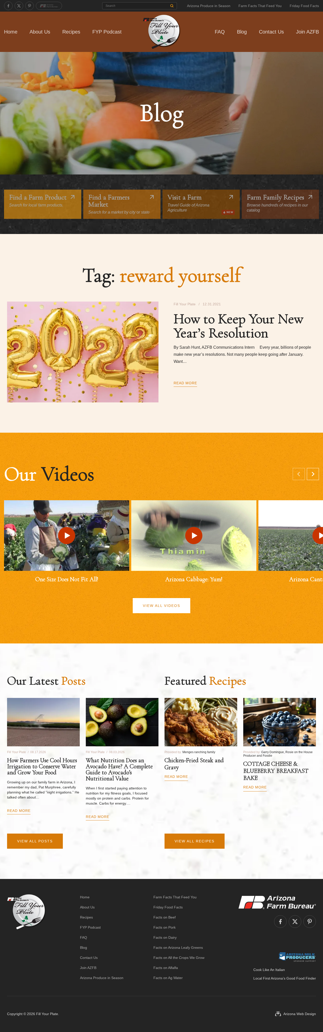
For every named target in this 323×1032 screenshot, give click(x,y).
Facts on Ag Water (168, 978)
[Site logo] (26, 937)
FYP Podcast (107, 32)
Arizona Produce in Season (208, 6)
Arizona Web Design (299, 1014)
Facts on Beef (164, 917)
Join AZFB (307, 32)
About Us (40, 32)
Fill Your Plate (47, 1014)
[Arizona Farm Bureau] (49, 6)
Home (10, 32)
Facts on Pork (164, 927)
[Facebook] (8, 6)
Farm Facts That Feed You (260, 6)
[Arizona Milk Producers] (297, 957)
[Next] (313, 474)
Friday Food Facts (304, 6)
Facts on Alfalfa (165, 968)
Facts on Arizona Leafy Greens (178, 948)
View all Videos (161, 606)
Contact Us (271, 32)
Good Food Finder (301, 978)
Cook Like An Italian (269, 970)
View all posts (35, 841)
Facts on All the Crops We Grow (178, 958)
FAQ (220, 32)
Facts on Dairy (165, 937)
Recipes (71, 32)
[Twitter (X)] (19, 6)
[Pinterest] (29, 6)
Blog (242, 32)
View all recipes (194, 841)
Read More (185, 383)
